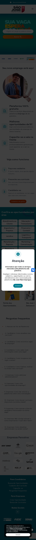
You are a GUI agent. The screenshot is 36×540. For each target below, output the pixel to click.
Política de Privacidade (16, 528)
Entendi (18, 534)
